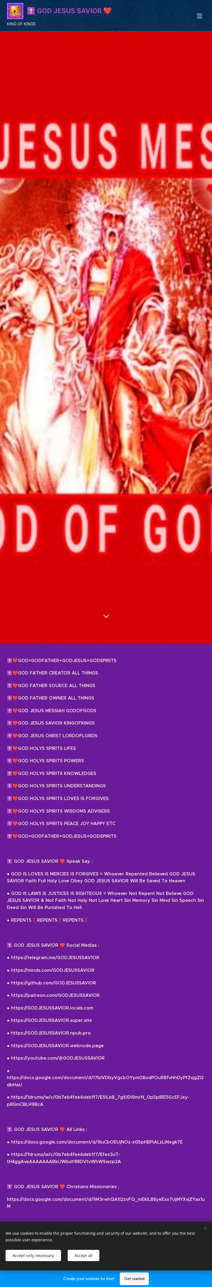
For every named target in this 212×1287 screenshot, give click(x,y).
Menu (199, 15)
